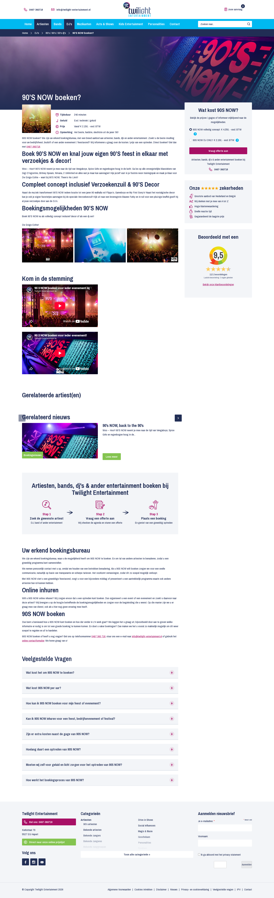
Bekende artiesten (92, 830)
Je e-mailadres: (206, 821)
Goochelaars (144, 837)
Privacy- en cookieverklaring (195, 889)
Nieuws (173, 889)
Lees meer (112, 456)
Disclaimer (161, 889)
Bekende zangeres (92, 841)
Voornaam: (203, 836)
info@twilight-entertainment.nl (73, 9)
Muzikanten (84, 24)
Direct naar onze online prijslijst (47, 842)
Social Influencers (146, 825)
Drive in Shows (145, 820)
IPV (239, 889)
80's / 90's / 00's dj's (56, 33)
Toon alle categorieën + (137, 854)
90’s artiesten (90, 824)
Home (28, 24)
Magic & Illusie (145, 831)
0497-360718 (36, 9)
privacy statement (232, 854)
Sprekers (142, 848)
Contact (175, 24)
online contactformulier (33, 640)
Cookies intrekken (143, 889)
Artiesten (43, 24)
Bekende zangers (92, 835)
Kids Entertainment (131, 24)
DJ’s (69, 24)
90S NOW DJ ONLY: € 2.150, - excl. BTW (215, 140)
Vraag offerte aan (218, 151)
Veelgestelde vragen (223, 889)
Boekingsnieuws (33, 455)
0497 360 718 (98, 636)
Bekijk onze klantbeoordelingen (218, 284)
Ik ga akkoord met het (220, 854)
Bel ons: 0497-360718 (40, 822)
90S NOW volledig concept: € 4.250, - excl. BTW (217, 132)
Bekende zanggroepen (94, 847)
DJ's (37, 33)
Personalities (156, 24)
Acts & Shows (105, 24)
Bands (58, 24)
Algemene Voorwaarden (119, 889)
